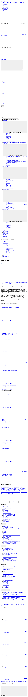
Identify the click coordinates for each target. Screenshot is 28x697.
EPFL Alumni (6, 521)
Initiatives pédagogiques (8, 539)
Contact (24, 604)
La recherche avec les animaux (9, 560)
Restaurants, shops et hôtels (9, 576)
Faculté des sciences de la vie (12, 162)
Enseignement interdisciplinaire (12, 206)
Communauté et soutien (8, 580)
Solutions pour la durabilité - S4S (10, 553)
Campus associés (7, 508)
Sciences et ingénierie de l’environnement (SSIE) (16, 204)
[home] (13, 117)
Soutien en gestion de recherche (10, 557)
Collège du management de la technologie (15, 163)
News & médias (6, 519)
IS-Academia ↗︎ (11, 493)
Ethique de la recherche (8, 559)
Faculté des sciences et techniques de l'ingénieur (16, 161)
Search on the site (4, 23)
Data (4, 509)
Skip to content (4, 1)
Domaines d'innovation (8, 568)
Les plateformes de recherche (9, 550)
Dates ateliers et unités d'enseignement (9, 303)
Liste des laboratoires (10, 141)
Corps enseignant (9, 181)
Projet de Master (9, 248)
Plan (1, 605)
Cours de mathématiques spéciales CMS (11, 528)
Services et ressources (8, 574)
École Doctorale (9, 207)
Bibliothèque (6, 575)
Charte (25, 681)
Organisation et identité (8, 506)
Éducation (5, 5)
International (6, 537)
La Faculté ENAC (10, 180)
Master (7, 246)
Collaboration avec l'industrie (9, 566)
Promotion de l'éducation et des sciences (11, 541)
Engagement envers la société (9, 543)
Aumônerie (5, 581)
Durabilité (5, 517)
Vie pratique (8, 227)
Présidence (5, 510)
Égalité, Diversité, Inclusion (9, 515)
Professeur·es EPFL (7, 552)
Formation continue (10, 208)
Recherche (5, 7)
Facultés (5, 9)
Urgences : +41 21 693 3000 (16, 604)
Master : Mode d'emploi (11, 489)
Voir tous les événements (7, 389)
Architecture (6, 189)
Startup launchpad (7, 569)
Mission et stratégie (7, 548)
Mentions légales (9, 681)
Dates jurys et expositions (6, 390)
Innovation (5, 8)
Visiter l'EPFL (6, 586)
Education (5, 166)
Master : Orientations (21, 489)
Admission (8, 222)
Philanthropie (6, 520)
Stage (7, 245)
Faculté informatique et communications (14, 159)
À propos (5, 4)
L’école (7, 226)
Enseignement (6, 538)
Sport (4, 579)
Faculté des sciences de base (12, 160)
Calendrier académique (8, 527)
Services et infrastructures (11, 186)
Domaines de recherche (8, 549)
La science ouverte (7, 561)
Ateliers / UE (9, 251)
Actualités (8, 179)
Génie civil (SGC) (10, 203)
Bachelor (8, 244)
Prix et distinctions (7, 554)
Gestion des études (7, 536)
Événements (5, 582)
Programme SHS (7, 533)
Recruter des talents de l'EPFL (9, 514)
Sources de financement (8, 555)
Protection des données (19, 681)
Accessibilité (3, 681)
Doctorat (8, 249)
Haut (14, 501)
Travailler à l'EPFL (7, 513)
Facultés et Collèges (5, 589)
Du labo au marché (7, 558)
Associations (6, 585)
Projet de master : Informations (7, 490)
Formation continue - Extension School (11, 535)
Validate (23, 23)
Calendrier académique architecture (8, 487)
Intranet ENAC (9, 188)
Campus (5, 10)
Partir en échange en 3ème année (13, 492)
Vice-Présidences (7, 511)
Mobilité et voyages (7, 587)
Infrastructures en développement (10, 542)
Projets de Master (14, 282)
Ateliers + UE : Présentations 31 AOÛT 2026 (11, 488)
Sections (8, 165)
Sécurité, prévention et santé (9, 577)
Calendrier (8, 252)
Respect (5, 516)
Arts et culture (6, 583)
